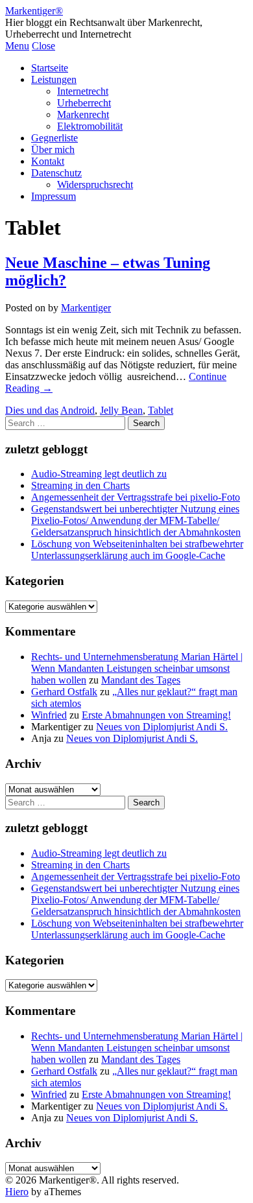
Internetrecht (82, 91)
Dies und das (31, 410)
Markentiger (86, 307)
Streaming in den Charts (80, 485)
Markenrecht (83, 114)
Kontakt (47, 161)
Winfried (49, 715)
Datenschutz (56, 172)
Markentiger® (34, 10)
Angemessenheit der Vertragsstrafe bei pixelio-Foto (135, 497)
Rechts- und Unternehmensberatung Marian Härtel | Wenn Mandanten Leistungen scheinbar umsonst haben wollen (137, 668)
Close (43, 45)
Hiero (17, 1191)
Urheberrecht (84, 102)
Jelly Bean (121, 410)
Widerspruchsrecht (95, 184)
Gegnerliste (54, 137)
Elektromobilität (90, 126)
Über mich (53, 149)
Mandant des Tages (140, 679)
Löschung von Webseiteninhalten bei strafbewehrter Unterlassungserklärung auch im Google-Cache (137, 549)
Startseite (49, 67)
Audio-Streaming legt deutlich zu (99, 473)
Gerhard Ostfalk (64, 691)
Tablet (160, 410)
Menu (17, 45)
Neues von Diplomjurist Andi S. (162, 726)
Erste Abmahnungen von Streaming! (156, 715)
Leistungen (54, 79)
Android (77, 410)
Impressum (53, 196)
